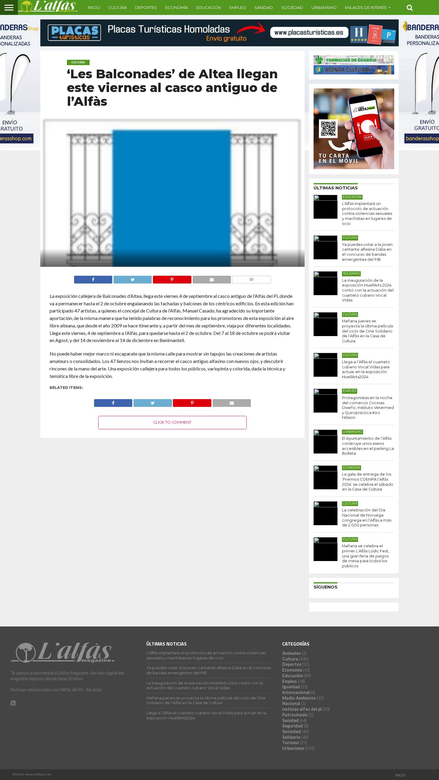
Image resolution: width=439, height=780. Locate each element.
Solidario (291, 737)
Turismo (290, 742)
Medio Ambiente (299, 698)
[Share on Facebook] (93, 278)
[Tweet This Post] (132, 278)
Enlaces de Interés (366, 7)
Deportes (146, 7)
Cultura (117, 7)
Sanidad (263, 7)
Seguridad (292, 725)
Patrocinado (295, 714)
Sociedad (292, 7)
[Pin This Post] (172, 278)
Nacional (291, 703)
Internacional (296, 692)
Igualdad (291, 686)
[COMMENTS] (251, 278)
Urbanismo (324, 7)
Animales (291, 653)
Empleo (237, 7)
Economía (176, 7)
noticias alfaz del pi (302, 709)
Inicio (94, 7)
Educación (208, 7)
